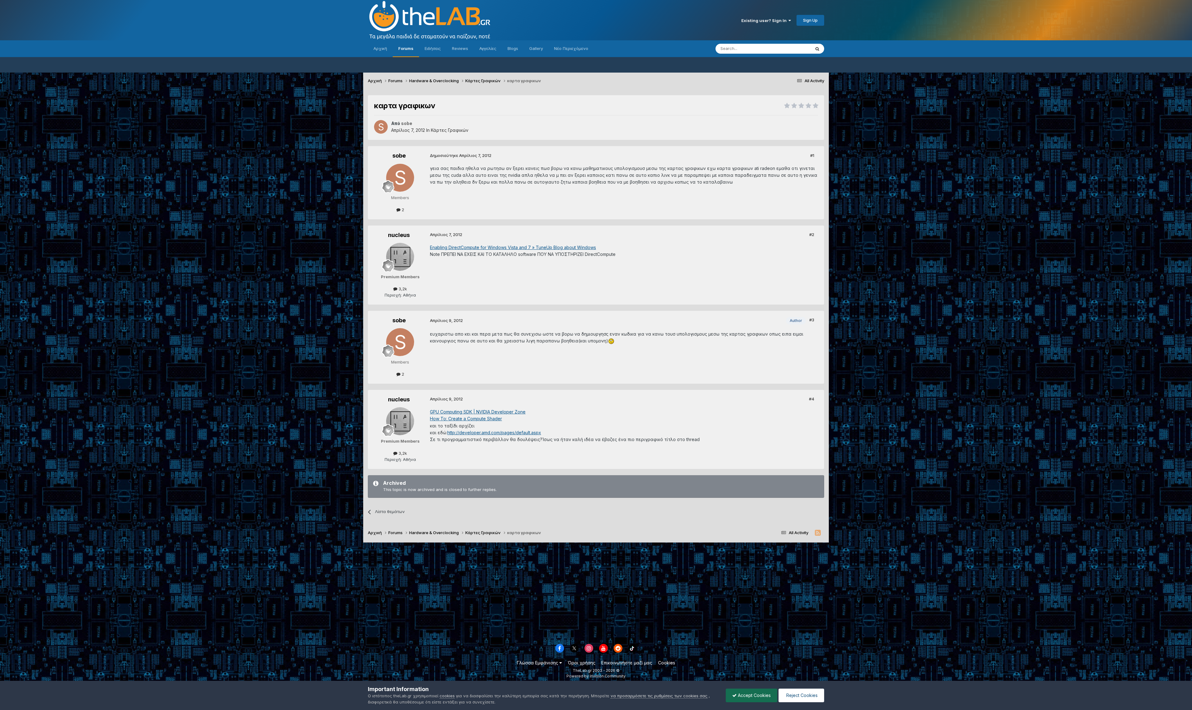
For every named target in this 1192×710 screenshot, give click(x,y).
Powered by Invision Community (596, 676)
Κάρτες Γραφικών (449, 130)
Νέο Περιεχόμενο (571, 48)
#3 (811, 319)
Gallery (536, 48)
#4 (811, 398)
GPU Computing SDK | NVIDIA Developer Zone (478, 411)
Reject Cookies (801, 695)
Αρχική (380, 48)
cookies (447, 695)
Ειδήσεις (433, 48)
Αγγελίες (487, 48)
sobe (399, 155)
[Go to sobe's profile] (381, 127)
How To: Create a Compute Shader (466, 418)
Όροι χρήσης (581, 662)
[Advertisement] (596, 592)
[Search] (817, 49)
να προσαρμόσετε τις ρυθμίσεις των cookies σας (659, 695)
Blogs (513, 48)
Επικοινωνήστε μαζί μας (626, 662)
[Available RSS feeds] (817, 533)
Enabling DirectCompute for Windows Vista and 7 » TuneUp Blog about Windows (513, 247)
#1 (812, 155)
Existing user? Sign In (764, 20)
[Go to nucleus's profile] (400, 257)
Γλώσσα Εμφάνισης (538, 662)
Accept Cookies (754, 695)
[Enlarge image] (611, 340)
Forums (405, 48)
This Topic (792, 48)
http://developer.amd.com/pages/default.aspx (494, 432)
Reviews (460, 48)
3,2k (402, 288)
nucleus (399, 235)
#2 (811, 234)
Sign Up (810, 20)
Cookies (666, 662)
